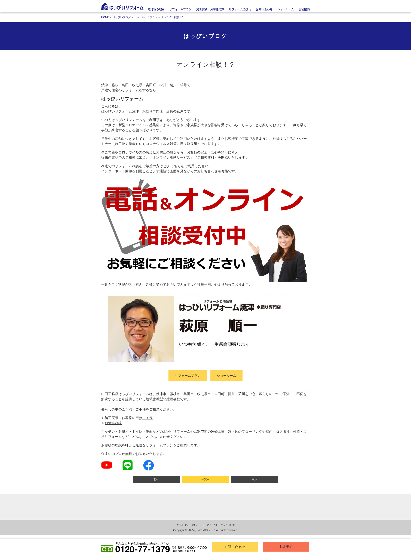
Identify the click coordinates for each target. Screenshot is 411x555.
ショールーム (226, 375)
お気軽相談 (113, 423)
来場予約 (286, 547)
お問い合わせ (235, 547)
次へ (255, 479)
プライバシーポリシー (188, 525)
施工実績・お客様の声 (210, 9)
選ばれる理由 (156, 9)
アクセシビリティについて (221, 525)
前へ (156, 479)
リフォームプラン (180, 9)
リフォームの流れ (240, 9)
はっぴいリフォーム (205, 530)
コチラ (147, 418)
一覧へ (205, 479)
